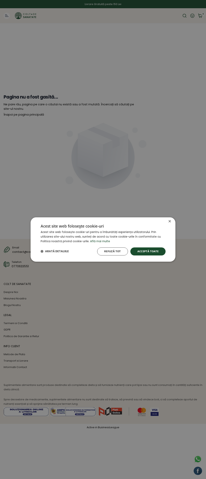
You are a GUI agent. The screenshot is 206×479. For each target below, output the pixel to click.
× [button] (169, 221)
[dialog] (103, 239)
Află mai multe (100, 241)
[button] (55, 251)
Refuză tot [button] (112, 251)
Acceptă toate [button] (148, 251)
